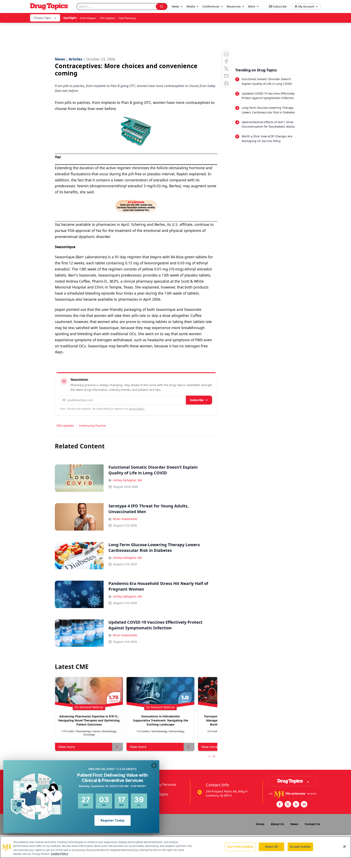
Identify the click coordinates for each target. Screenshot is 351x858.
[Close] (344, 846)
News (294, 824)
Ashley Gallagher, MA (127, 480)
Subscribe (197, 400)
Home (260, 824)
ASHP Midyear (88, 18)
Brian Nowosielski (125, 519)
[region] (175, 847)
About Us (277, 824)
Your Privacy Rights (240, 846)
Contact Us (312, 824)
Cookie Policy (59, 854)
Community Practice (92, 425)
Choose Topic (42, 18)
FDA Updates (107, 18)
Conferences (210, 6)
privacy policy (136, 408)
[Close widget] (154, 765)
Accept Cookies (300, 846)
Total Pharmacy (127, 18)
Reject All (271, 846)
